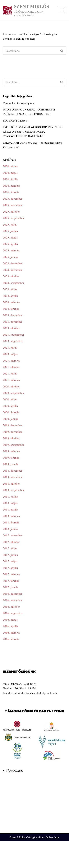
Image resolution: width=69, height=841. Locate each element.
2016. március (11, 632)
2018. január (10, 529)
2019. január (10, 464)
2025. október (11, 211)
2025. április (10, 244)
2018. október (11, 483)
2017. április (10, 568)
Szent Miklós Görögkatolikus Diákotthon (34, 837)
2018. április (10, 509)
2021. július (10, 373)
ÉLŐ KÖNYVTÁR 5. (15, 120)
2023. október (11, 328)
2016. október (11, 606)
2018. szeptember (13, 490)
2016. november (12, 600)
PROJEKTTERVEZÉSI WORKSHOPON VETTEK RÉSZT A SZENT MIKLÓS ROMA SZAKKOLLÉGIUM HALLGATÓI (33, 131)
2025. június (10, 231)
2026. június (10, 166)
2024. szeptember (13, 283)
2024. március (11, 302)
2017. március (11, 574)
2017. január (10, 587)
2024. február (11, 308)
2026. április (10, 179)
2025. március (11, 250)
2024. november (12, 270)
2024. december (12, 263)
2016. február (11, 639)
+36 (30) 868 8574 (24, 688)
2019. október (11, 438)
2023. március (11, 360)
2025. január (10, 257)
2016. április (10, 626)
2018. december (12, 470)
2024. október (11, 276)
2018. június (10, 496)
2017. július (10, 548)
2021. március (11, 380)
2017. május (10, 561)
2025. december (12, 198)
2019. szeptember (13, 445)
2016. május (10, 619)
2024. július (10, 289)
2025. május (10, 237)
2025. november (12, 205)
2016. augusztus (12, 613)
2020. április (10, 406)
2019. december (12, 425)
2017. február (11, 581)
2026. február (11, 192)
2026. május (10, 172)
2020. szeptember (13, 393)
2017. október (11, 542)
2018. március (11, 516)
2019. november (12, 432)
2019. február (11, 457)
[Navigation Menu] (61, 10)
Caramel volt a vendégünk (18, 103)
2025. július (10, 224)
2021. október (11, 367)
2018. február (11, 522)
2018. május (10, 503)
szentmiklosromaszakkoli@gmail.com (34, 693)
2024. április (10, 296)
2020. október (11, 386)
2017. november (12, 535)
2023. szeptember (13, 334)
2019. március (11, 451)
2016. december (12, 593)
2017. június (10, 555)
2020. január (10, 419)
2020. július (10, 399)
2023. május (10, 354)
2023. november (12, 321)
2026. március (11, 185)
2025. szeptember (13, 218)
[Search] (62, 50)
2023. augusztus (12, 341)
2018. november (12, 477)
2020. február (11, 412)
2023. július (10, 347)
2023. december (12, 315)
